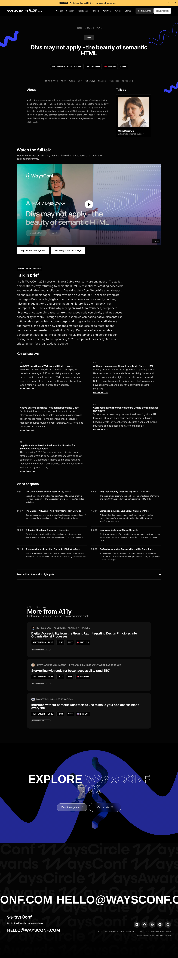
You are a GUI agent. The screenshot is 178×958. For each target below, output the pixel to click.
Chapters (102, 81)
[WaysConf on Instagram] (168, 924)
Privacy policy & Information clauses (154, 931)
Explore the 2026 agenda (33, 250)
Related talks (127, 81)
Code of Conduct (128, 931)
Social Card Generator (108, 931)
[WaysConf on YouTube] (152, 924)
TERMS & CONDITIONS (145, 936)
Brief (80, 81)
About (63, 81)
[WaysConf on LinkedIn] (137, 924)
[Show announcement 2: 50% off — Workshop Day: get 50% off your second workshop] (172, 2)
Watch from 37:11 (27, 471)
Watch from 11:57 (100, 392)
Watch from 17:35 (27, 430)
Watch (72, 81)
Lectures (89, 28)
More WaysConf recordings (68, 250)
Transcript (114, 81)
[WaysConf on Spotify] (160, 924)
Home (79, 28)
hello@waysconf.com (33, 930)
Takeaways (90, 81)
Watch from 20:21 (101, 430)
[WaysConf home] (15, 11)
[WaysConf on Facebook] (144, 924)
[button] (60, 11)
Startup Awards (144, 11)
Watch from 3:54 (27, 389)
